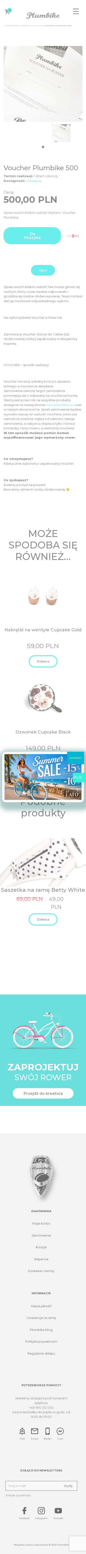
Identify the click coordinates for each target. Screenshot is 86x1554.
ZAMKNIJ (75, 758)
